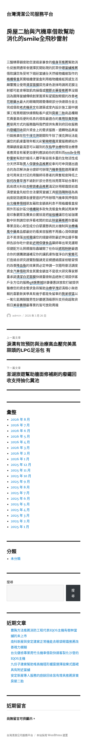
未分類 (15, 559)
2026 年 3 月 (20, 448)
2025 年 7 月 (20, 493)
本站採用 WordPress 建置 (52, 735)
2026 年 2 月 (20, 453)
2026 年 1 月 (20, 459)
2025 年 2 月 (20, 521)
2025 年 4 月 (20, 510)
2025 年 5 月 (20, 504)
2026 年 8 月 (20, 419)
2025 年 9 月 (20, 482)
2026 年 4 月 (20, 442)
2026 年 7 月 (20, 425)
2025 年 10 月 (21, 476)
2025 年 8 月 (20, 487)
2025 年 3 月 (20, 515)
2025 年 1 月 (20, 527)
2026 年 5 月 (20, 436)
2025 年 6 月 (20, 498)
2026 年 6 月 (20, 431)
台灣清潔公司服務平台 (30, 14)
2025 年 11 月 (21, 470)
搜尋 (10, 582)
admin (16, 315)
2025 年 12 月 (21, 465)
